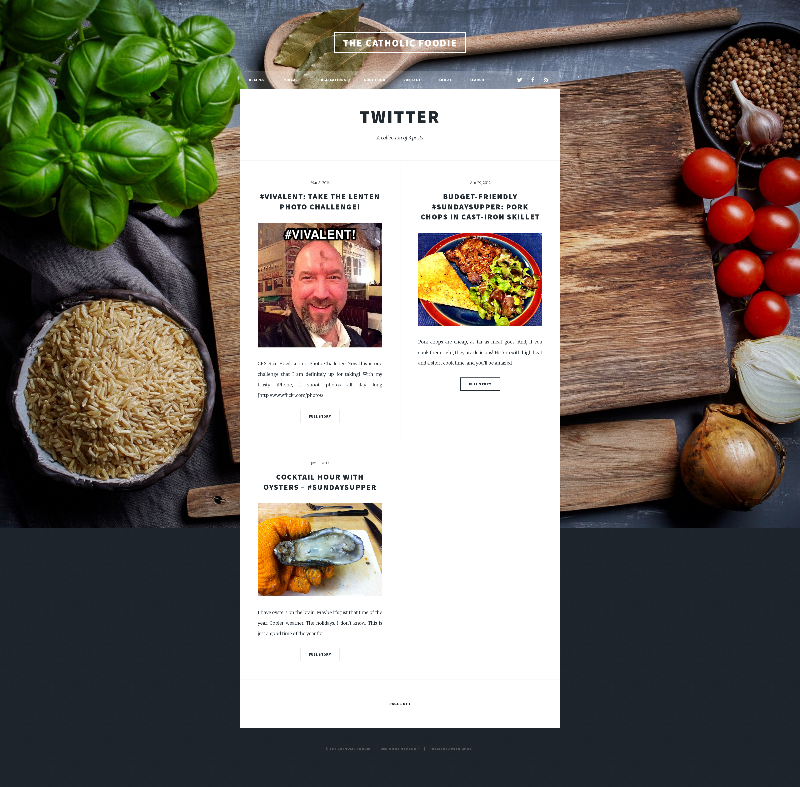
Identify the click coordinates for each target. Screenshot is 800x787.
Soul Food (374, 80)
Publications (332, 80)
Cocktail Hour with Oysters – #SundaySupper (320, 482)
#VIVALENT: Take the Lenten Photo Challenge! (320, 202)
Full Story (320, 416)
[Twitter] (520, 80)
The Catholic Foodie (400, 43)
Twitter (400, 116)
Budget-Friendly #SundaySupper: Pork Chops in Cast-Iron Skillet (480, 207)
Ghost (467, 748)
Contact (412, 80)
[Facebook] (533, 80)
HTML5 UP (410, 748)
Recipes (257, 80)
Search (477, 80)
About (445, 80)
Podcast (291, 80)
